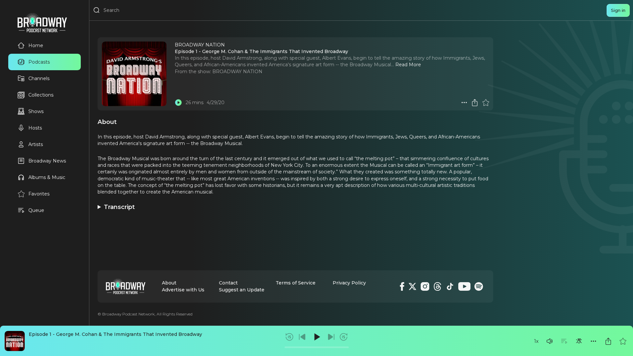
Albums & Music (46, 177)
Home (35, 45)
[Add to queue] (564, 341)
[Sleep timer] (579, 341)
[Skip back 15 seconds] (289, 336)
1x (536, 341)
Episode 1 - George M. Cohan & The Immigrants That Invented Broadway (115, 334)
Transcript (119, 207)
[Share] (608, 341)
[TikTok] (450, 286)
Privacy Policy (349, 283)
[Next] (331, 336)
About (169, 283)
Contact (228, 283)
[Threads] (437, 286)
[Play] (316, 337)
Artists (35, 144)
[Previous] (302, 336)
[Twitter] (412, 286)
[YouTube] (464, 286)
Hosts (35, 128)
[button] (549, 341)
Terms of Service (296, 283)
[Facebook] (402, 286)
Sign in (618, 10)
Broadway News (47, 161)
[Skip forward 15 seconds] (343, 336)
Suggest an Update (241, 290)
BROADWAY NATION (237, 71)
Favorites (38, 194)
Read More (408, 65)
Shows (36, 111)
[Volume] (549, 341)
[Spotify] (478, 286)
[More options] (593, 341)
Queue (36, 210)
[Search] (96, 10)
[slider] (316, 347)
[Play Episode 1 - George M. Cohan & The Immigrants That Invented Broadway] (178, 102)
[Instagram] (425, 286)
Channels (38, 78)
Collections (40, 95)
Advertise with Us (183, 290)
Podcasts (39, 62)
